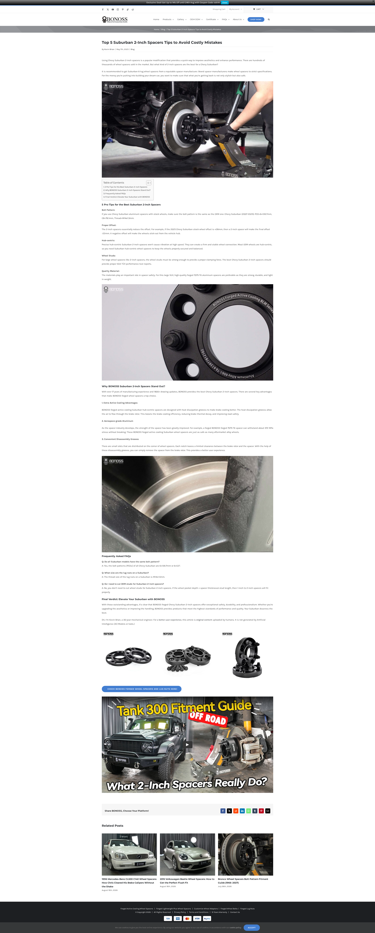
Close (224, 2)
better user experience (170, 619)
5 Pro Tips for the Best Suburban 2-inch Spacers (126, 187)
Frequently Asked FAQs (115, 193)
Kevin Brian (109, 49)
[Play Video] (187, 744)
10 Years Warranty (219, 908)
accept (252, 928)
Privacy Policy (180, 908)
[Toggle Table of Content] (147, 182)
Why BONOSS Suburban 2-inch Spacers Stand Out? (128, 190)
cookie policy (235, 927)
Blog (132, 49)
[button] (269, 19)
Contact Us (235, 908)
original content (204, 619)
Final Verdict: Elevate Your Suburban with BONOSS (127, 197)
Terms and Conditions (198, 908)
